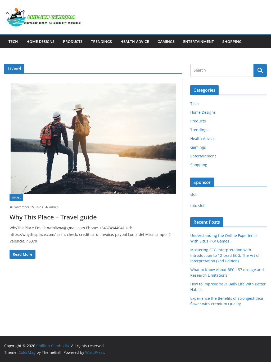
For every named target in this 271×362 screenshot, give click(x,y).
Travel (16, 197)
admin (53, 207)
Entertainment (198, 41)
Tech (13, 41)
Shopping (232, 41)
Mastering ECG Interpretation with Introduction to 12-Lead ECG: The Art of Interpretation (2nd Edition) (225, 255)
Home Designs (40, 41)
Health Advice (134, 41)
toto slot (197, 205)
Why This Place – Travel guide (53, 217)
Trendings (101, 41)
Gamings (166, 41)
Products (73, 41)
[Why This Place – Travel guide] (93, 138)
